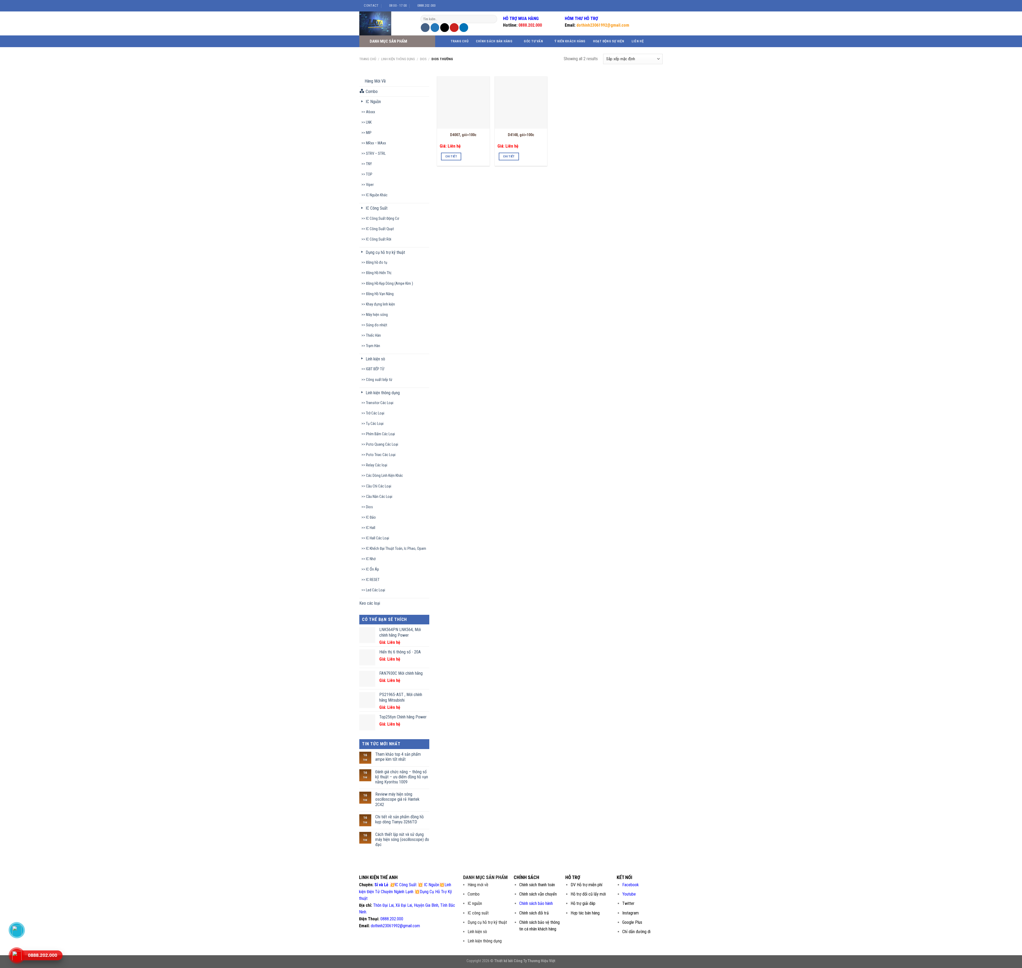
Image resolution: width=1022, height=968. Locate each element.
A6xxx (370, 112)
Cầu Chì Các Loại (378, 486)
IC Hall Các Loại (377, 538)
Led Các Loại (375, 590)
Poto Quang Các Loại (382, 444)
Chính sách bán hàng (494, 41)
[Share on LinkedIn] (463, 27)
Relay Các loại (376, 465)
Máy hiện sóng (377, 314)
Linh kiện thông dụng (398, 59)
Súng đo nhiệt (376, 325)
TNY (369, 164)
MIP (369, 133)
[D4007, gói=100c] (463, 102)
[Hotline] (16, 955)
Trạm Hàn (373, 346)
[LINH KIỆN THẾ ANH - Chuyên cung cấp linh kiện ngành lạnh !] (386, 23)
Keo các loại (369, 603)
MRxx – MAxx (376, 143)
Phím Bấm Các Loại (380, 434)
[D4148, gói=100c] (521, 102)
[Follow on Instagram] (647, 5)
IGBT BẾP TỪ (375, 369)
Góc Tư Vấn (533, 41)
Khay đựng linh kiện (380, 304)
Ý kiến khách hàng (569, 41)
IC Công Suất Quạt (380, 229)
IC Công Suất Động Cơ (382, 218)
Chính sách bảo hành (536, 903)
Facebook (630, 884)
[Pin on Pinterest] (454, 27)
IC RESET (373, 579)
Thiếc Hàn (373, 335)
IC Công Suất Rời (378, 239)
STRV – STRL (376, 153)
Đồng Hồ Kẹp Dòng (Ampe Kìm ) (389, 283)
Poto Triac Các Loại (380, 455)
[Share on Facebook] (425, 27)
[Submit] (492, 19)
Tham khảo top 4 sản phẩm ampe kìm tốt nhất (398, 757)
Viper (370, 184)
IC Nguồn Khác (377, 195)
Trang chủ (459, 41)
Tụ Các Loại (375, 423)
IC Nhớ (371, 559)
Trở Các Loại (375, 413)
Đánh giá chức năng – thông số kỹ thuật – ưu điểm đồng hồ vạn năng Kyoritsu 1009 (401, 776)
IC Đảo (371, 517)
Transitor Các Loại (379, 403)
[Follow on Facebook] (642, 5)
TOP (369, 174)
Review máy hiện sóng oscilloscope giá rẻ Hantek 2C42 (397, 799)
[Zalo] (16, 930)
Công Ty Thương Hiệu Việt (534, 961)
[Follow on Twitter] (652, 5)
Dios (423, 59)
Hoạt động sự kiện (608, 41)
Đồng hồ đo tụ (376, 262)
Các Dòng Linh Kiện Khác (384, 475)
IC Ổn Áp (372, 569)
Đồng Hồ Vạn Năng (380, 294)
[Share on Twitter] (435, 27)
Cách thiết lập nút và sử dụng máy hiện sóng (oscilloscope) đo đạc (402, 839)
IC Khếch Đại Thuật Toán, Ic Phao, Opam (396, 548)
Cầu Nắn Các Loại (379, 496)
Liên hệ (638, 41)
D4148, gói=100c (521, 135)
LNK (369, 122)
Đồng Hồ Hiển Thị (378, 273)
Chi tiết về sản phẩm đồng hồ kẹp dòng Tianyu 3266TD (399, 819)
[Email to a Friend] (444, 27)
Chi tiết (451, 156)
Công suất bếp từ (379, 379)
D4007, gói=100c (463, 135)
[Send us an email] (657, 5)
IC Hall (370, 528)
